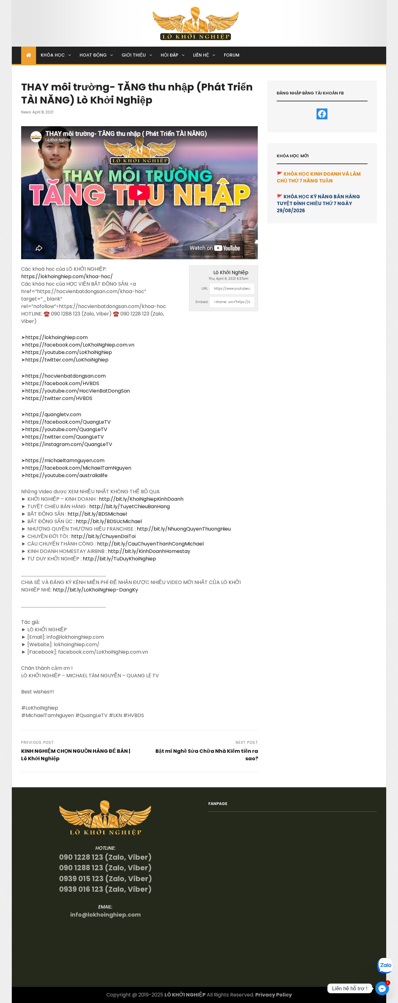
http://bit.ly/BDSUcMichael (109, 521)
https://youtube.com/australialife (66, 475)
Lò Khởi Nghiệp (230, 272)
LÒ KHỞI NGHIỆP (185, 994)
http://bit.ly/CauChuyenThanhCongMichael (150, 543)
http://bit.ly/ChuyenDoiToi (103, 536)
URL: (204, 288)
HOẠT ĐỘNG (93, 55)
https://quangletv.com (53, 414)
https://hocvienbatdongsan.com (65, 376)
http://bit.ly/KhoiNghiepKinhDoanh (141, 499)
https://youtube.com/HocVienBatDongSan (77, 390)
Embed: (202, 301)
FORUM (231, 55)
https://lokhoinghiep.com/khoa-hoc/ (67, 276)
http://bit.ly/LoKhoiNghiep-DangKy (95, 589)
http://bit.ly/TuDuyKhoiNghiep (119, 558)
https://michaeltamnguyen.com (64, 460)
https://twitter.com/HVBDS (58, 398)
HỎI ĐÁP (169, 55)
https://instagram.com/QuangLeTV (68, 444)
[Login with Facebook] (322, 113)
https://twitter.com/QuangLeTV (64, 436)
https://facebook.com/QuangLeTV (68, 422)
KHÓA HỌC (53, 55)
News (26, 112)
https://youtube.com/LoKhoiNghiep (68, 352)
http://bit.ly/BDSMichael (97, 514)
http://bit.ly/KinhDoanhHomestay (149, 551)
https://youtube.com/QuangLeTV (66, 429)
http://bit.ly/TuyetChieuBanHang (129, 506)
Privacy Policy (273, 994)
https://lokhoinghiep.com (56, 337)
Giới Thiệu (134, 55)
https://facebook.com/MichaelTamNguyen (78, 468)
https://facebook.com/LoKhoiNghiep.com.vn (79, 344)
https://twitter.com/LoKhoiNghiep (67, 359)
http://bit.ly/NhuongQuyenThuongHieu (184, 528)
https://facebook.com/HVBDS (62, 383)
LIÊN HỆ (201, 55)
